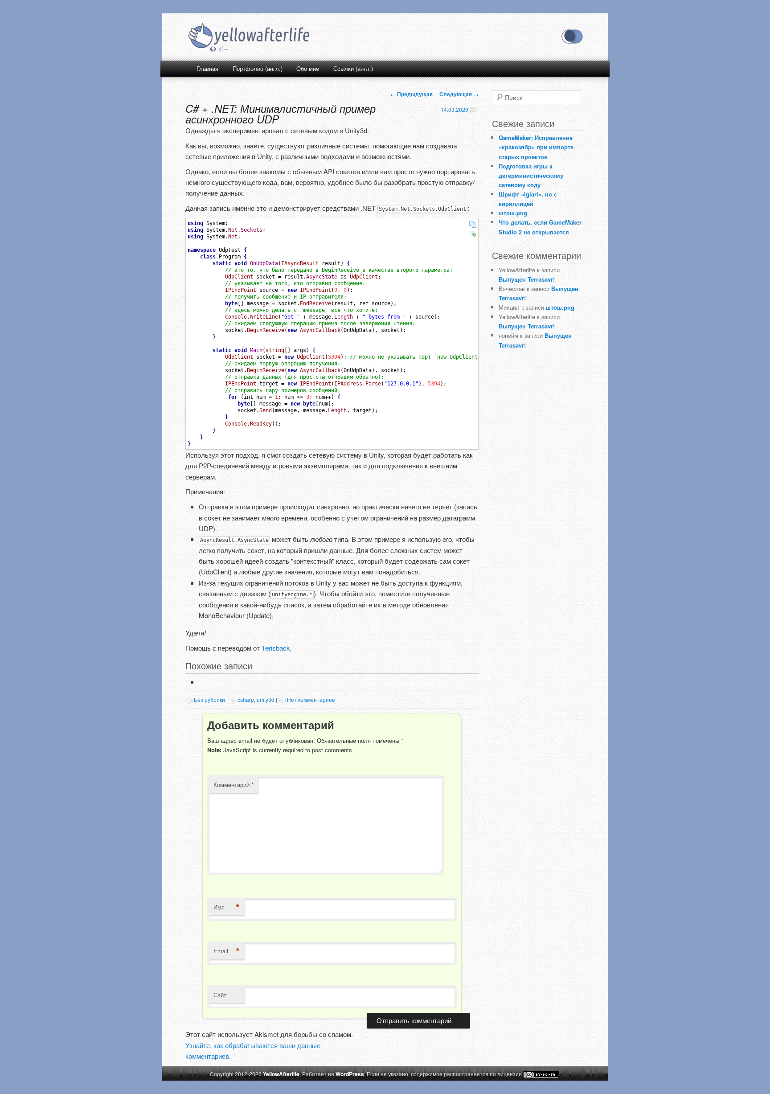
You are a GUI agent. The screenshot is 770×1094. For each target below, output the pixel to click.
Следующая (459, 94)
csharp (246, 699)
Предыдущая (411, 94)
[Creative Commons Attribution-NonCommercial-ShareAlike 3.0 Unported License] (541, 1074)
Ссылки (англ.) (353, 68)
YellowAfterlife (248, 36)
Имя (226, 907)
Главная (207, 68)
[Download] (472, 234)
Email (226, 951)
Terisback (276, 647)
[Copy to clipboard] (472, 224)
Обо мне (307, 68)
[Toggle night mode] (572, 36)
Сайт (219, 995)
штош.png (513, 213)
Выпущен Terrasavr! (527, 279)
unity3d (265, 699)
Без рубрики (209, 699)
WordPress (350, 1074)
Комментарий (233, 784)
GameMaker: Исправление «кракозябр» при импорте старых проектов (536, 146)
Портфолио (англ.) (258, 68)
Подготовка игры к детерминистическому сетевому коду (531, 175)
